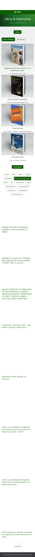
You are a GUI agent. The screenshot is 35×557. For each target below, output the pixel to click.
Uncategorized (22, 190)
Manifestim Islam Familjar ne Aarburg (14, 377)
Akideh (20, 174)
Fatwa (5, 182)
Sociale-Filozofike (24, 186)
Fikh (12, 182)
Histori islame (20, 182)
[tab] (8, 39)
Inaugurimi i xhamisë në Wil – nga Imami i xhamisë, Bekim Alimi (16, 326)
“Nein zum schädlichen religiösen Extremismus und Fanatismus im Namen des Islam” (16, 482)
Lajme (28, 182)
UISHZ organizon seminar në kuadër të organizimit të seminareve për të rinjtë (17, 534)
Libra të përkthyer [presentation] (8, 39)
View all (6, 174)
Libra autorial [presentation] (21, 39)
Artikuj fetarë (8, 178)
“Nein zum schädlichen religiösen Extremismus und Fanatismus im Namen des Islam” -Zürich (16, 429)
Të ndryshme (11, 190)
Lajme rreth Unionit (17, 194)
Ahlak (13, 174)
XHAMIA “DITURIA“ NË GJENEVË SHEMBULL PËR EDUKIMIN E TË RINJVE (15, 229)
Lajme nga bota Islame (23, 178)
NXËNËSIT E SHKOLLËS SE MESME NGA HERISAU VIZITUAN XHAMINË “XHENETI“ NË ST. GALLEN (16, 260)
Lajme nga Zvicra (10, 186)
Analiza (28, 174)
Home (12, 23)
